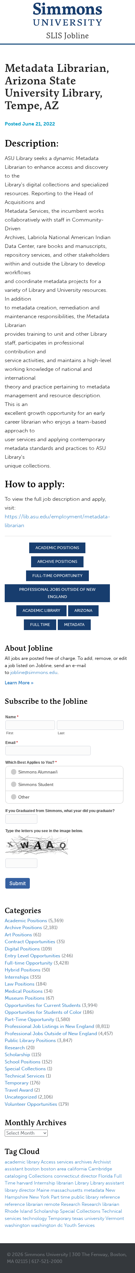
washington (17, 1225)
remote (52, 1204)
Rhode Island (19, 1211)
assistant (14, 1169)
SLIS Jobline (67, 35)
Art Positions (18, 935)
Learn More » (19, 683)
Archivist (102, 1162)
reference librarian (24, 1204)
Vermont (114, 1218)
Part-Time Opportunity (29, 1019)
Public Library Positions (30, 1040)
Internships (17, 977)
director (89, 1176)
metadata (74, 624)
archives (83, 1162)
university (94, 1218)
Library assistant (107, 1183)
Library (82, 1183)
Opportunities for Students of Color (43, 1012)
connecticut (66, 1176)
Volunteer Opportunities (31, 1104)
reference (110, 1197)
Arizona (83, 610)
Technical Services (25, 1076)
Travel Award (19, 1090)
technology (35, 1218)
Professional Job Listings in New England (49, 1026)
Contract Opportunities (30, 941)
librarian (65, 1183)
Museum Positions (25, 998)
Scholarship (17, 1054)
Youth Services (79, 1225)
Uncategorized (21, 1097)
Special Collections (25, 1069)
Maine (42, 1190)
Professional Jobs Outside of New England (57, 593)
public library (85, 1197)
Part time (60, 1197)
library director (20, 1190)
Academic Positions (57, 547)
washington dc (47, 1225)
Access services (57, 1162)
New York (39, 1197)
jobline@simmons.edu (33, 672)
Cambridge (100, 1169)
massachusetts (67, 1190)
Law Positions (20, 984)
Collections (41, 1176)
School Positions (22, 1062)
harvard (25, 1183)
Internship (44, 1183)
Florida (105, 1176)
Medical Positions (24, 991)
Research (15, 1048)
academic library (41, 610)
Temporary (17, 1083)
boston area (53, 1169)
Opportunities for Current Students (43, 1005)
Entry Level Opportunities (32, 956)
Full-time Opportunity (57, 575)
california (77, 1169)
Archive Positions (57, 561)
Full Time (40, 624)
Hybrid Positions (22, 970)
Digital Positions (22, 949)
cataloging (16, 1176)
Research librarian (100, 1204)
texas (77, 1218)
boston (32, 1169)
